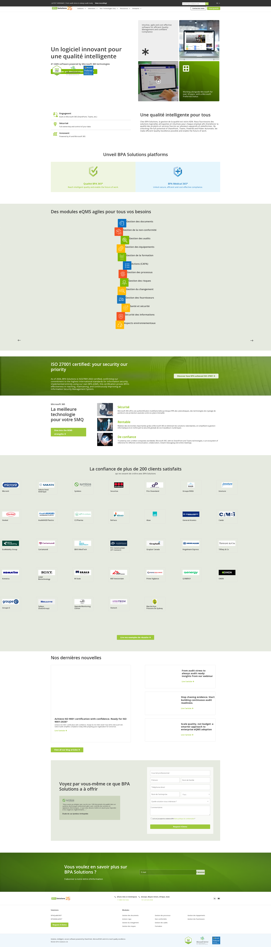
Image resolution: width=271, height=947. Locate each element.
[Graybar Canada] (155, 545)
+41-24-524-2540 (147, 900)
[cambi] (227, 516)
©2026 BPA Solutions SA (59, 942)
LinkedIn (214, 898)
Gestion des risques (129, 926)
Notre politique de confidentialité (184, 819)
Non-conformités (161, 919)
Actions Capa (126, 919)
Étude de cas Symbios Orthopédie (75, 814)
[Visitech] (118, 603)
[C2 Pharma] (82, 516)
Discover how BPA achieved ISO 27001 (195, 376)
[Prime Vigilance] (155, 574)
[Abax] (155, 516)
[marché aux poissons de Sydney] (155, 603)
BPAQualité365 (56, 915)
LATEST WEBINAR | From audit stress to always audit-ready (79, 3)
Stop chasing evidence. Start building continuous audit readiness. (198, 699)
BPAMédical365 (56, 919)
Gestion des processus (162, 915)
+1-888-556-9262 (123, 900)
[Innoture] (227, 487)
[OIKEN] (227, 574)
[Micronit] (10, 487)
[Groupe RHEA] (191, 487)
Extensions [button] (91, 8)
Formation (158, 926)
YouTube (218, 898)
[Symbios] (82, 486)
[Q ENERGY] (191, 574)
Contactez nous (198, 8)
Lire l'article (60, 730)
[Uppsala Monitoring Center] (82, 603)
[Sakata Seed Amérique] (46, 487)
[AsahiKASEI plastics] (46, 516)
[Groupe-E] (10, 603)
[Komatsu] (10, 574)
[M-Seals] (82, 574)
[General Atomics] (191, 516)
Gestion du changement (130, 923)
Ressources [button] (124, 8)
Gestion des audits (161, 923)
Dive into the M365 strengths (63, 432)
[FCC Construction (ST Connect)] (118, 545)
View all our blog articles (66, 749)
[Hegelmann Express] (191, 545)
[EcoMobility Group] (10, 545)
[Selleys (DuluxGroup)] (46, 603)
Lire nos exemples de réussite (134, 637)
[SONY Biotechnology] (46, 574)
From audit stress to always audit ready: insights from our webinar (197, 673)
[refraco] (118, 516)
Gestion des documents (130, 915)
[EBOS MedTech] (82, 545)
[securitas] (118, 487)
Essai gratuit (214, 8)
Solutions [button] (80, 8)
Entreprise (135, 8)
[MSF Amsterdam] (118, 574)
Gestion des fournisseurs (196, 919)
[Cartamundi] (46, 545)
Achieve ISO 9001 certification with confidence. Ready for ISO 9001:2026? (91, 720)
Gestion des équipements (196, 915)
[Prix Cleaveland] (155, 487)
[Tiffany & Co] (227, 545)
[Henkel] (10, 516)
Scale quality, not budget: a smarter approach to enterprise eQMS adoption (197, 726)
